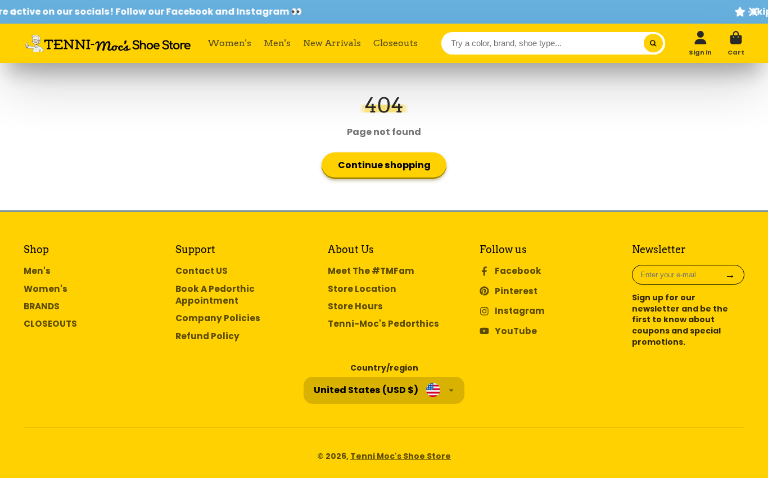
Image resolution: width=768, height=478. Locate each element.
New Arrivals (332, 43)
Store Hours (355, 306)
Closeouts (395, 43)
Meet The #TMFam (371, 271)
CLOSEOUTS (50, 324)
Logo (108, 43)
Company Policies (217, 318)
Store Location (362, 289)
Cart (736, 43)
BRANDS (42, 306)
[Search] (653, 43)
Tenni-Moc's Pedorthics (383, 324)
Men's (277, 43)
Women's (229, 43)
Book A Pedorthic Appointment (215, 295)
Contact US (201, 271)
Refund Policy (207, 336)
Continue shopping (384, 165)
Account (700, 43)
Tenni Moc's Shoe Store (400, 456)
